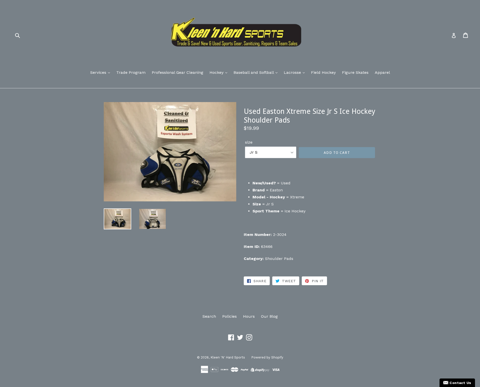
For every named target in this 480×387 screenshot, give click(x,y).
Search (209, 316)
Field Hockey (323, 72)
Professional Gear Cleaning (177, 72)
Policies (229, 316)
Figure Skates (355, 72)
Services (99, 72)
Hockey (217, 72)
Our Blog (269, 316)
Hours (249, 316)
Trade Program (131, 72)
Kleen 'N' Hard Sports (227, 357)
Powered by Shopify (267, 357)
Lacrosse (293, 72)
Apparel (382, 72)
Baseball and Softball (254, 72)
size (248, 142)
